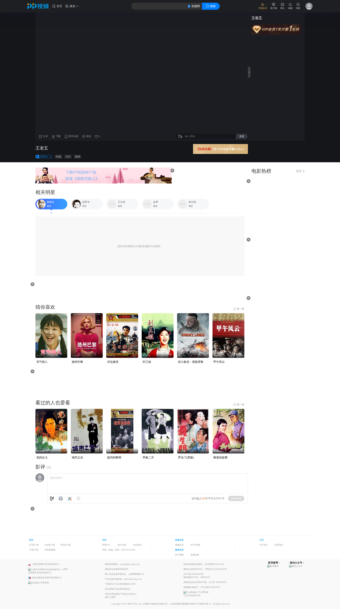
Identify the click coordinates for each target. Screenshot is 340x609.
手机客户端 (65, 545)
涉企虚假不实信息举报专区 (117, 589)
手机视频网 (50, 550)
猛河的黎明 (114, 457)
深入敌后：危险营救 (190, 361)
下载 (58, 136)
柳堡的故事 (220, 457)
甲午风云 (219, 361)
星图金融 (195, 555)
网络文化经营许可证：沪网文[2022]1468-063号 (205, 569)
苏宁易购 (179, 555)
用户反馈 (122, 545)
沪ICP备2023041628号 (193, 574)
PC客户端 (34, 545)
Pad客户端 (50, 545)
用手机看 (73, 136)
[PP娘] (60, 498)
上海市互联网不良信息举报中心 (48, 571)
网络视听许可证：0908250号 (196, 577)
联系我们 (279, 545)
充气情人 (42, 361)
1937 (68, 156)
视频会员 (179, 545)
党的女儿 (42, 457)
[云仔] (78, 498)
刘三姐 (147, 361)
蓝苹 (155, 202)
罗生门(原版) (186, 457)
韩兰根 (192, 202)
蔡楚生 (50, 202)
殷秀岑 (86, 202)
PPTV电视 (195, 545)
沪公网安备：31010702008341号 (197, 594)
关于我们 (263, 545)
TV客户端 (33, 550)
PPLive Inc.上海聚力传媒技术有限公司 (150, 604)
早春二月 (148, 457)
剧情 (77, 156)
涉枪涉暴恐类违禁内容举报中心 (47, 577)
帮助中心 (106, 545)
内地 (58, 156)
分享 (45, 136)
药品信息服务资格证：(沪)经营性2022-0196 (203, 564)
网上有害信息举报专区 (115, 574)
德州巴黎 (77, 361)
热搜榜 (195, 6)
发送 (241, 136)
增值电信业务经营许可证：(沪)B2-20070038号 (204, 582)
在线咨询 (137, 545)
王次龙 (121, 202)
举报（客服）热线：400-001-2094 (118, 550)
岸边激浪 (112, 361)
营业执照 (44, 582)
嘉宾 (49, 206)
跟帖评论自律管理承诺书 (116, 569)
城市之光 (77, 457)
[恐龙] (69, 498)
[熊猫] (51, 498)
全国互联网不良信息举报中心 (46, 564)
